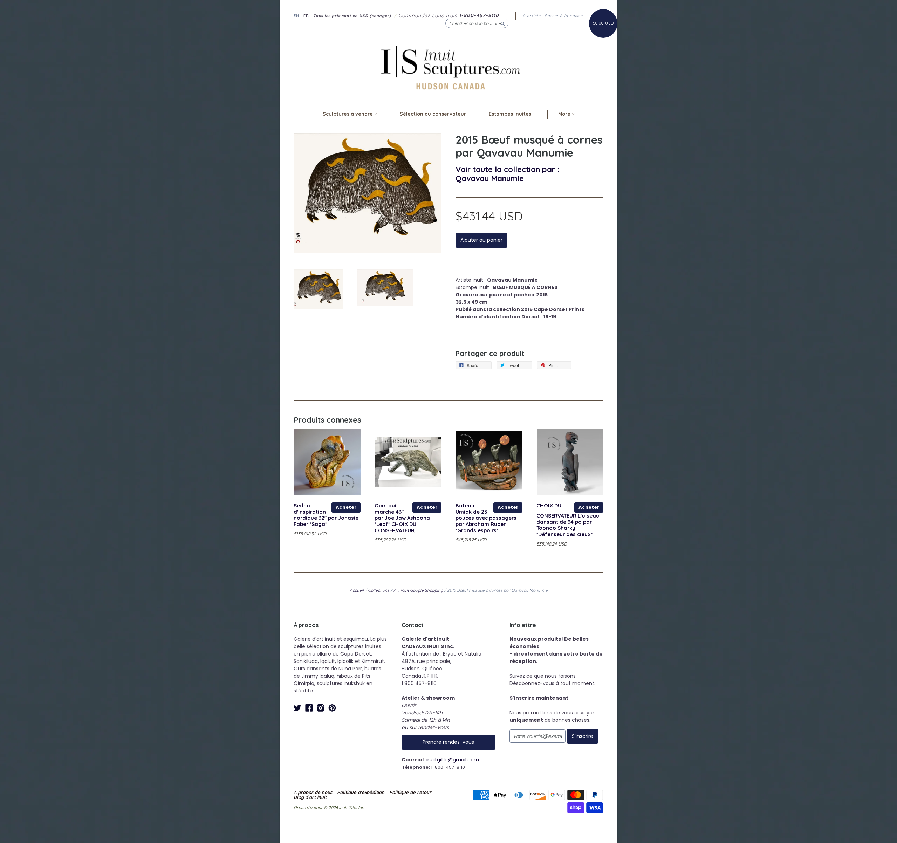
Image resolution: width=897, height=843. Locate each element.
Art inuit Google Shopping (418, 590)
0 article (532, 15)
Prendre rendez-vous (448, 742)
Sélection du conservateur (433, 114)
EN (296, 15)
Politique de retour (410, 792)
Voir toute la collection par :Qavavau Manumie (507, 173)
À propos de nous (313, 792)
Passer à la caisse (564, 15)
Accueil (357, 590)
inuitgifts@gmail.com (452, 759)
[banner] (448, 67)
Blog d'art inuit (310, 797)
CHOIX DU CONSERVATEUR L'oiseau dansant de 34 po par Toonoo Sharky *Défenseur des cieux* (567, 519)
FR (306, 15)
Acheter (346, 507)
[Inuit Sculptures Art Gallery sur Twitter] (297, 708)
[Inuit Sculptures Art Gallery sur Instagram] (320, 708)
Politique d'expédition (360, 792)
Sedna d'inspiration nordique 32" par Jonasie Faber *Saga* (326, 514)
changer (380, 15)
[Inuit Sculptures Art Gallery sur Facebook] (309, 708)
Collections (378, 590)
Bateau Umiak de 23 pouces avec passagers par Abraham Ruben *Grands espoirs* (486, 518)
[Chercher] (503, 23)
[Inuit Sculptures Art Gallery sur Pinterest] (332, 708)
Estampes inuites (511, 114)
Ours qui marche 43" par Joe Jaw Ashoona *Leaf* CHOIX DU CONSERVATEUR (402, 518)
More (565, 114)
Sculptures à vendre (348, 114)
